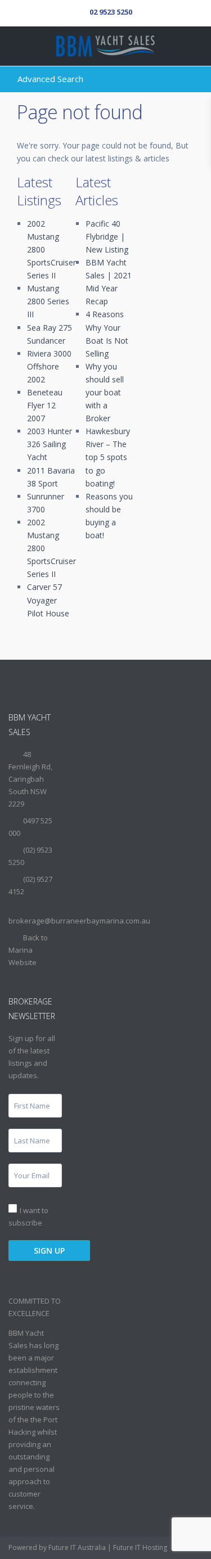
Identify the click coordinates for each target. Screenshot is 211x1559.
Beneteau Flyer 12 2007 (44, 405)
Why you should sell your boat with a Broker (105, 392)
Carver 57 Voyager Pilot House (48, 600)
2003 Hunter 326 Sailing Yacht (49, 444)
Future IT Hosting (140, 1547)
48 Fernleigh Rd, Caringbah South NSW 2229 (30, 779)
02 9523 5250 (110, 12)
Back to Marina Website (28, 949)
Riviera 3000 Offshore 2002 (49, 366)
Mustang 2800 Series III (48, 301)
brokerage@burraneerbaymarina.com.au (79, 921)
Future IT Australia (77, 1547)
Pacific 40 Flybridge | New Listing (107, 236)
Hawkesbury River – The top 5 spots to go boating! (108, 457)
